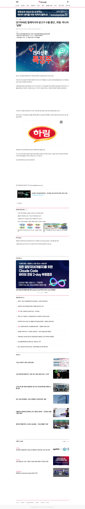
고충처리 (37, 502)
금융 (20, 19)
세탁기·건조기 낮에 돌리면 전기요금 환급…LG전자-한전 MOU (32, 301)
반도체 (22, 5)
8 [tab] (47, 292)
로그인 (17, 502)
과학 (55, 5)
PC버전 (47, 502)
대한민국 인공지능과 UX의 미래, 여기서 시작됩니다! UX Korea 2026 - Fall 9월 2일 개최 (37, 241)
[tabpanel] (42, 275)
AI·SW (17, 5)
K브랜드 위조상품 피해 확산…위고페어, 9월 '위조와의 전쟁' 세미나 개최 (49, 193)
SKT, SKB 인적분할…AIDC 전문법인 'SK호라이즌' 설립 (31, 399)
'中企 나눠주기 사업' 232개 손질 (25, 362)
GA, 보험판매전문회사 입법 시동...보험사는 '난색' (29, 341)
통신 (38, 5)
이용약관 (22, 502)
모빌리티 (33, 5)
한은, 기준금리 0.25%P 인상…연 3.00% (29, 311)
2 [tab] (64, 441)
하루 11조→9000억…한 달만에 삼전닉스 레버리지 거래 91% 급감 (33, 316)
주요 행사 (19, 258)
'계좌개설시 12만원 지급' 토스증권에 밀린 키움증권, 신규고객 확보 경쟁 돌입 (36, 336)
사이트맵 (42, 502)
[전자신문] (42, 1)
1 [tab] (37, 292)
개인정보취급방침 (29, 502)
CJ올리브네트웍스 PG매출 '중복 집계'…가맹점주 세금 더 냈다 (34, 326)
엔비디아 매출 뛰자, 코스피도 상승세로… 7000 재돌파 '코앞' (32, 424)
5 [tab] (43, 292)
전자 (28, 5)
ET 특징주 (20, 203)
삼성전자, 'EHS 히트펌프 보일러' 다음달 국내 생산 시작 (30, 306)
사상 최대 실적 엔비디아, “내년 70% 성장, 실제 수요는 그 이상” (32, 374)
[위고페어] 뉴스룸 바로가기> (38, 195)
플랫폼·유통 (49, 5)
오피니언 (68, 5)
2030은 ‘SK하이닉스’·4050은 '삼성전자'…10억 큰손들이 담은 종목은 (34, 331)
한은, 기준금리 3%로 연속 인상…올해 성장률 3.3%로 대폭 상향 (33, 347)
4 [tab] (41, 292)
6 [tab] (44, 292)
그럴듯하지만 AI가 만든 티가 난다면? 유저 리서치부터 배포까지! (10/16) (33, 244)
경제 (43, 5)
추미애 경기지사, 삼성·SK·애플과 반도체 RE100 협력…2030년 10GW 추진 (36, 321)
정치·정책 (61, 5)
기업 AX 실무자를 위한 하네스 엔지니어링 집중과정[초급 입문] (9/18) (33, 34)
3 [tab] (40, 292)
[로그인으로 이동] (67, 2)
